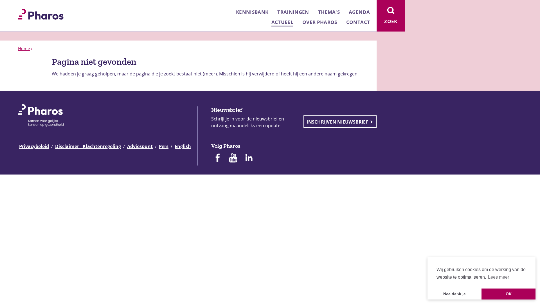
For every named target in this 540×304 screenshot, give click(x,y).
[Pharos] (41, 13)
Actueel (282, 22)
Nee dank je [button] (454, 294)
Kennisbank (252, 12)
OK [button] (509, 294)
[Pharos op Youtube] (233, 158)
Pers (163, 146)
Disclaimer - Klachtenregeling (88, 146)
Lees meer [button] (498, 277)
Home (24, 48)
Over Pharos (319, 22)
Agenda (359, 12)
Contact (358, 22)
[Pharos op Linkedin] (249, 158)
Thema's (329, 12)
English (183, 146)
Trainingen (293, 12)
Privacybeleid (34, 146)
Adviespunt (140, 146)
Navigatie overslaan (23, 6)
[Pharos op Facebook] (217, 158)
